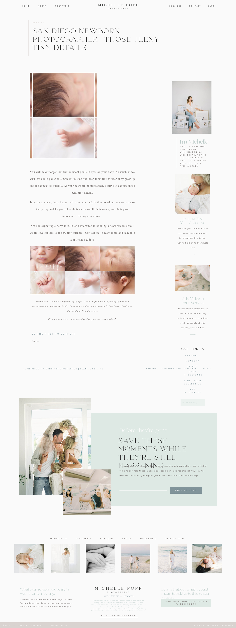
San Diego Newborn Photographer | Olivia (177, 368)
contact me (63, 319)
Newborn (38, 23)
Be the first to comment (54, 334)
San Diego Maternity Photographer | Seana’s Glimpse (64, 369)
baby (60, 225)
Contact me (92, 232)
